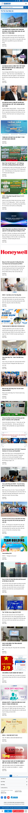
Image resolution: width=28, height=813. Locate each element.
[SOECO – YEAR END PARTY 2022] (14, 725)
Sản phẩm (3, 781)
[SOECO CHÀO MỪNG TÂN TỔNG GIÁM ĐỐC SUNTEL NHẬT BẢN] (14, 634)
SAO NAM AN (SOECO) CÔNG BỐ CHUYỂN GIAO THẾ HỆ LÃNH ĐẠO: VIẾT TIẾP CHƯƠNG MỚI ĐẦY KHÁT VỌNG (13, 104)
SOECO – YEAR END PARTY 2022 (10, 735)
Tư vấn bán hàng (18, 791)
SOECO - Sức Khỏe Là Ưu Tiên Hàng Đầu (11, 295)
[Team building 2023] (14, 543)
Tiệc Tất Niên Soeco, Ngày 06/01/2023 (11, 612)
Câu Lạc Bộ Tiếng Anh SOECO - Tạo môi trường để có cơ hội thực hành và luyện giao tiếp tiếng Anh (13, 485)
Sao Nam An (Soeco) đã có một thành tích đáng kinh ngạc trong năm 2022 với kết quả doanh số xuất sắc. (13, 520)
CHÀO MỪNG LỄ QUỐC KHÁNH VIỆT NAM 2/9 (12, 672)
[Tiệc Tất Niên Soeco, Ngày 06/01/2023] (14, 602)
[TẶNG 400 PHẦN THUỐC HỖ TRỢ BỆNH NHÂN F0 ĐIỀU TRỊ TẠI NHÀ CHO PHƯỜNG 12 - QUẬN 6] (14, 751)
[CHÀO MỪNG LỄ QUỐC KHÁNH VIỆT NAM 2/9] (14, 663)
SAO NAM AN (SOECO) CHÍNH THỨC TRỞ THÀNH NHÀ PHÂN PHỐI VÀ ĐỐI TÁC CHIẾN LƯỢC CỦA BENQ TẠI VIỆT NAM (13, 67)
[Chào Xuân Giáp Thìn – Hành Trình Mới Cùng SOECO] (14, 347)
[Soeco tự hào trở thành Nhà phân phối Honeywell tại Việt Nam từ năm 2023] (14, 569)
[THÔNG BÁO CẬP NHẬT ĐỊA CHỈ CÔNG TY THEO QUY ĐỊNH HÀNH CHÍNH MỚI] (14, 127)
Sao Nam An (3, 778)
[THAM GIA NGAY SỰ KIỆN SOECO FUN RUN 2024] (14, 316)
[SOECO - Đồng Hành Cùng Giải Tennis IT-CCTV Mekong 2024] (14, 186)
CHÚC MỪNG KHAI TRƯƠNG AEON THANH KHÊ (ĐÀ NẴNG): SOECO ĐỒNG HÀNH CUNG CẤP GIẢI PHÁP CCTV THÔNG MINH (13, 31)
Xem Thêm (4, 46)
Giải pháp (3, 784)
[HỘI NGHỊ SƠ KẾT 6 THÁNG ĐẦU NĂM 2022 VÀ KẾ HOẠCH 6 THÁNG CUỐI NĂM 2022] (14, 692)
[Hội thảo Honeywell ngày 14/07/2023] (14, 439)
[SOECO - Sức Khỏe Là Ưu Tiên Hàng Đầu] (14, 285)
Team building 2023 (7, 553)
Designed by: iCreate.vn (21, 807)
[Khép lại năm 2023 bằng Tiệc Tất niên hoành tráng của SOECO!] (14, 379)
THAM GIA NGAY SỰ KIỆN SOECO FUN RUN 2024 (13, 326)
